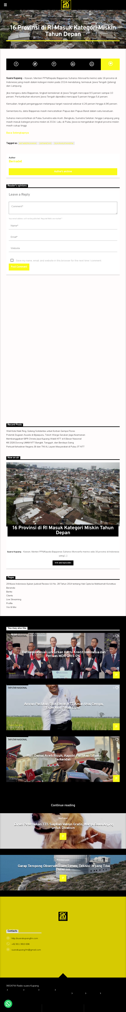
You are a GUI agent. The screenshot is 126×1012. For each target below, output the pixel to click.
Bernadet (15, 162)
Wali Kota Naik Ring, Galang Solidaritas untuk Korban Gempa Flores (40, 431)
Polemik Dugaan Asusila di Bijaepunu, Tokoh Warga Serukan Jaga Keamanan (45, 434)
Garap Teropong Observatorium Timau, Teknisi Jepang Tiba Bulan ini (64, 868)
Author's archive (63, 171)
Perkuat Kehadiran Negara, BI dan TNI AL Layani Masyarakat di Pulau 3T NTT (45, 446)
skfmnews (45, 143)
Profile (9, 603)
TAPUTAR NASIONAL (67, 20)
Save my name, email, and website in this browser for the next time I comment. (59, 260)
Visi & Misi (11, 607)
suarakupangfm (63, 143)
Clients (9, 595)
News (52, 20)
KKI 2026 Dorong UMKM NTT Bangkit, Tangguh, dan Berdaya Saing (40, 442)
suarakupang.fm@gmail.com (26, 949)
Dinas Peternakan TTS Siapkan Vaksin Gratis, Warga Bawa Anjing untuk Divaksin (63, 826)
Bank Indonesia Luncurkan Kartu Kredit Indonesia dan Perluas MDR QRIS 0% (63, 654)
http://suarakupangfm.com (25, 938)
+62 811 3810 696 (21, 944)
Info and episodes (63, 563)
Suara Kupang (15, 725)
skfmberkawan (27, 143)
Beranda (10, 587)
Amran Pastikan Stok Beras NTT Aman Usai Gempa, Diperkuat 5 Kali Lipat (63, 706)
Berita (9, 591)
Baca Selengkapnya (17, 133)
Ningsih (12, 673)
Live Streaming (13, 599)
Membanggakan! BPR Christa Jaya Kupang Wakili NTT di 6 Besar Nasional (43, 438)
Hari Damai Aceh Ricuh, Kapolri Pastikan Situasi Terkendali (64, 758)
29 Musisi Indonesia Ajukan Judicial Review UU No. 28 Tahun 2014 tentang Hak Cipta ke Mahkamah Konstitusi (61, 583)
